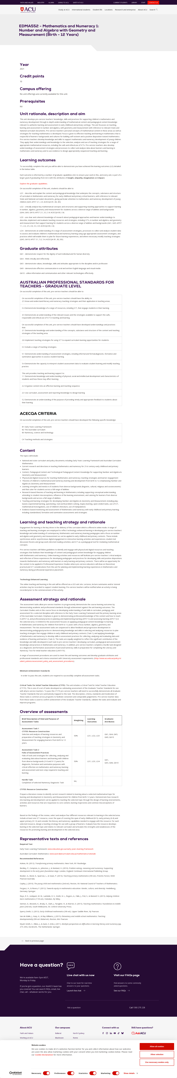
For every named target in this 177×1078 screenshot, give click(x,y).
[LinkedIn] (111, 1033)
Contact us (153, 3)
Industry (40, 3)
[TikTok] (118, 1033)
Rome (75, 1038)
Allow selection (157, 1054)
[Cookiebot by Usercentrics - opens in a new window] (15, 1073)
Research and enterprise (125, 9)
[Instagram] (107, 1033)
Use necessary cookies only (157, 1062)
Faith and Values (26, 3)
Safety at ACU (78, 3)
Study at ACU (63, 9)
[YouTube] (115, 1033)
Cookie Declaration (44, 1054)
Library (134, 3)
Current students (120, 3)
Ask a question (74, 1007)
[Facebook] (103, 1033)
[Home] (28, 10)
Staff (143, 3)
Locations (109, 9)
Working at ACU (26, 1038)
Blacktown (59, 1038)
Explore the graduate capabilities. (34, 183)
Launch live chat (74, 990)
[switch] (70, 1073)
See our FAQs (120, 990)
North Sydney (78, 1033)
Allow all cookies (157, 1046)
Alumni (51, 3)
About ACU (142, 9)
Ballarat (58, 1033)
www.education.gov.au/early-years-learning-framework (70, 849)
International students (81, 9)
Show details (129, 1073)
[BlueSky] (122, 1033)
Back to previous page (34, 941)
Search (152, 9)
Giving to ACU (63, 3)
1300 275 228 (139, 1007)
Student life (97, 9)
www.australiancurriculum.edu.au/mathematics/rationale (73, 853)
